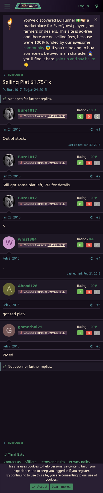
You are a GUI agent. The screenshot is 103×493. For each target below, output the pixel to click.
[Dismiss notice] (95, 20)
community (34, 47)
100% (93, 110)
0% (91, 239)
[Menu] (7, 6)
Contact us (12, 461)
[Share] (91, 130)
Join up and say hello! (75, 58)
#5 (98, 305)
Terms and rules (52, 461)
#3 (98, 217)
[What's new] (97, 6)
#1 (98, 129)
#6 (98, 346)
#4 (98, 258)
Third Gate (15, 454)
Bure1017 (14, 89)
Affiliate (30, 461)
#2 (98, 176)
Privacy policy (79, 461)
